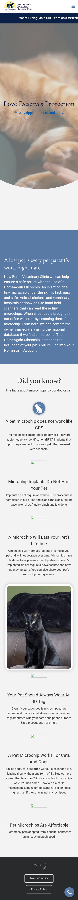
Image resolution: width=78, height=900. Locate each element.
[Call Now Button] (69, 892)
